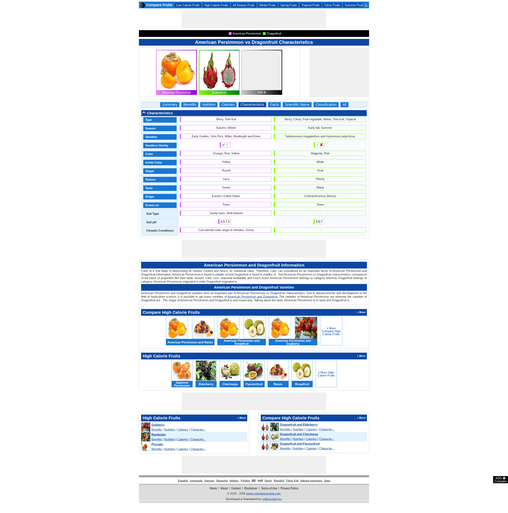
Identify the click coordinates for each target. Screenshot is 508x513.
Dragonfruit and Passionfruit (300, 443)
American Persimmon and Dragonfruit (252, 296)
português (196, 480)
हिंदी (254, 480)
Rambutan (158, 434)
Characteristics (252, 104)
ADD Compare (501, 479)
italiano (234, 480)
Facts (274, 104)
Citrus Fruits (332, 5)
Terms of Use (269, 488)
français (209, 480)
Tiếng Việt (292, 480)
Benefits (189, 104)
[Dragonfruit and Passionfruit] (270, 446)
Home (213, 488)
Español (183, 480)
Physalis (157, 444)
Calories (228, 104)
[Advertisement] (254, 19)
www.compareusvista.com (263, 493)
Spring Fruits (288, 5)
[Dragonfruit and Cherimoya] (270, 436)
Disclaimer (250, 488)
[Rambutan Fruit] (145, 437)
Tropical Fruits (310, 5)
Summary (169, 104)
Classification (326, 104)
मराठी (260, 480)
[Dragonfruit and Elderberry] (270, 427)
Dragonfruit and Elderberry (299, 424)
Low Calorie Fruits (188, 5)
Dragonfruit (219, 92)
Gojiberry (158, 424)
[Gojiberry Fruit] (145, 427)
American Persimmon (176, 92)
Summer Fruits (354, 5)
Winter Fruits (267, 5)
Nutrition (209, 104)
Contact (236, 488)
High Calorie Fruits (216, 5)
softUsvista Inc (272, 499)
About (224, 488)
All (344, 104)
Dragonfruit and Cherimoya (299, 434)
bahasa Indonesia (311, 480)
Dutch (268, 480)
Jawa (327, 480)
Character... (198, 429)
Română (279, 480)
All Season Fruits (244, 5)
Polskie (245, 480)
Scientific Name (297, 104)
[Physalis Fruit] (145, 446)
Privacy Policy (289, 488)
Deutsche (222, 480)
